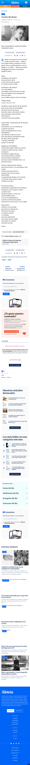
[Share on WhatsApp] (24, 55)
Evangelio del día (10, 498)
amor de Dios (6, 580)
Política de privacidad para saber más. (14, 290)
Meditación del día (11, 493)
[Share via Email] (22, 55)
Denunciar (9, 377)
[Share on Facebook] (14, 55)
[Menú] (5, 2)
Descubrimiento (15, 724)
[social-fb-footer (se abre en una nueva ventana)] (13, 743)
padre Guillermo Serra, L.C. (13, 236)
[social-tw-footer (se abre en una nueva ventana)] (16, 743)
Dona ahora (14, 6)
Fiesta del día (8, 488)
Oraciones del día (10, 503)
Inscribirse (6, 294)
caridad (4, 552)
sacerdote (5, 657)
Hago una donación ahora (10, 331)
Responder (3, 377)
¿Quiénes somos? (15, 753)
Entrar (19, 359)
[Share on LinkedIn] (17, 55)
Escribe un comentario (15, 365)
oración (9, 259)
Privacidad (15, 760)
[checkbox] (3, 289)
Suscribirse (10, 710)
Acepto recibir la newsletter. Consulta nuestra (14, 290)
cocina (4, 606)
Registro (5, 6)
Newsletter (15, 730)
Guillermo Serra (16, 19)
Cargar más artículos (15, 427)
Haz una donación (15, 750)
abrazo (6, 69)
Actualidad (15, 718)
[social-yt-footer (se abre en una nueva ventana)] (11, 743)
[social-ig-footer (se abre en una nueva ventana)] (19, 743)
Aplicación (15, 732)
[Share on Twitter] (19, 55)
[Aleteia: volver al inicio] (15, 2)
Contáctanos (15, 758)
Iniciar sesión (19, 710)
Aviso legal (15, 755)
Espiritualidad (4, 11)
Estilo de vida (15, 722)
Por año (15, 738)
